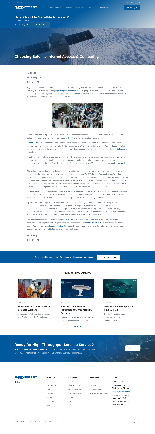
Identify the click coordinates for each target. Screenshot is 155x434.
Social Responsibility (75, 393)
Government (51, 386)
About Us (91, 8)
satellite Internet (119, 149)
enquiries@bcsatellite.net (121, 392)
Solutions (68, 8)
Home (16, 25)
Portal (92, 382)
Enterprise (50, 382)
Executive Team (74, 386)
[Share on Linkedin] (33, 82)
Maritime (50, 393)
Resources (80, 8)
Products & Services (53, 8)
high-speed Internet (66, 91)
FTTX (70, 138)
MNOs (49, 405)
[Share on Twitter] (38, 82)
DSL (44, 135)
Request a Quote (132, 8)
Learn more (132, 348)
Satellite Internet (34, 143)
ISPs (48, 389)
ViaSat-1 (86, 220)
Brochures (93, 386)
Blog (126, 2)
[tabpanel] (35, 297)
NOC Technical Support (98, 393)
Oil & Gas (50, 401)
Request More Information (108, 257)
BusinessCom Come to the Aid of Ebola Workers (34, 308)
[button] (19, 2)
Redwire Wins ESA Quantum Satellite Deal (118, 308)
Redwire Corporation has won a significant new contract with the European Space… (116, 317)
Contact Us (103, 8)
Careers (133, 2)
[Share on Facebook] (28, 82)
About (70, 382)
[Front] (26, 377)
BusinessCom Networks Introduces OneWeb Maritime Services (76, 310)
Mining (49, 397)
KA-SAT (69, 220)
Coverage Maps (95, 389)
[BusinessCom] (26, 7)
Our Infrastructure (74, 389)
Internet (67, 94)
